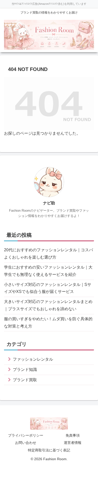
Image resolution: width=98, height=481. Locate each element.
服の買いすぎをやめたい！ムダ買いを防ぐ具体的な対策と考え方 (48, 322)
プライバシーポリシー (25, 435)
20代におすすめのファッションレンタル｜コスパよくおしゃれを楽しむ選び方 (48, 253)
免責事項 (73, 435)
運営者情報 (72, 443)
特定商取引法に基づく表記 (49, 450)
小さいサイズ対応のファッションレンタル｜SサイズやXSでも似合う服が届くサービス (47, 288)
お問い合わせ (25, 443)
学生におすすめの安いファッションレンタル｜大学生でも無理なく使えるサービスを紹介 (48, 271)
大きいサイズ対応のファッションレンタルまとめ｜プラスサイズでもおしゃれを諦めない (48, 305)
